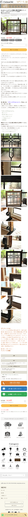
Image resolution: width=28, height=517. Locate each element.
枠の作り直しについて (7, 114)
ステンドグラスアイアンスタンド (10, 129)
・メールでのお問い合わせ (10, 514)
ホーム (2, 15)
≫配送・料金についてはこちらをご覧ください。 (10, 374)
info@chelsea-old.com (17, 411)
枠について (4, 112)
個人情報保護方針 (16, 509)
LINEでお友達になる (14, 502)
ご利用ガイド (14, 495)
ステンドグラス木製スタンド (9, 131)
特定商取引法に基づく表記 (9, 509)
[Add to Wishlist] (25, 39)
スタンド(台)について (7, 116)
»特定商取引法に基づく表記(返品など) (7, 402)
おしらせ (3, 490)
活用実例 (4, 119)
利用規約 (21, 509)
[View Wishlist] (21, 2)
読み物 (2, 492)
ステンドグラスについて (7, 111)
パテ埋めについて (6, 118)
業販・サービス (14, 498)
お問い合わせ (20, 96)
